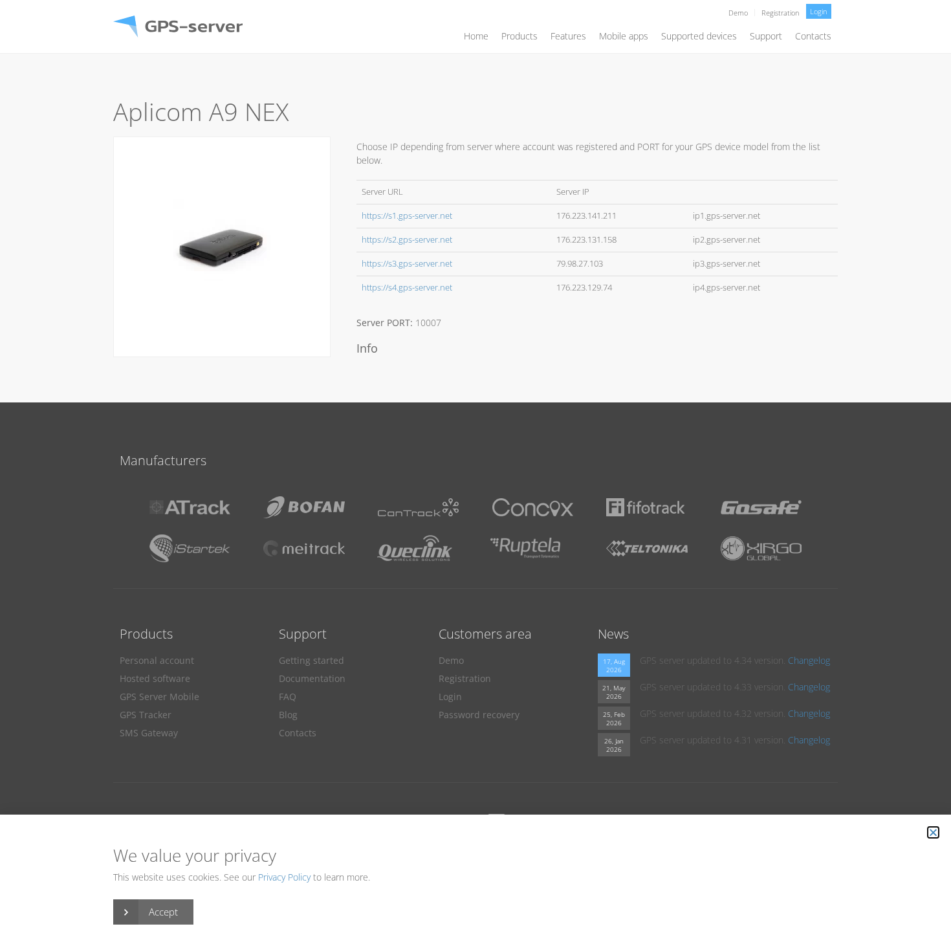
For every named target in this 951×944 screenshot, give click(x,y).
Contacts (813, 36)
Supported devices (699, 36)
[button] (933, 832)
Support (766, 36)
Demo (738, 12)
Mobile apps (623, 36)
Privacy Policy (284, 877)
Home (476, 36)
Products (519, 36)
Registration (780, 12)
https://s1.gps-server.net (407, 215)
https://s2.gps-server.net (407, 239)
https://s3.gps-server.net (407, 263)
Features (568, 36)
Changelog (809, 660)
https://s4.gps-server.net (407, 287)
